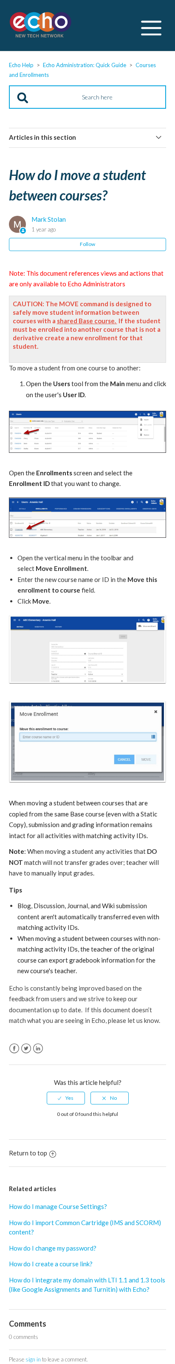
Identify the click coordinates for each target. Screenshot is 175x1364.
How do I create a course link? (51, 1264)
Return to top (28, 1153)
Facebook (14, 1048)
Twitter (26, 1048)
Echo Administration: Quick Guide (84, 65)
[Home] (41, 25)
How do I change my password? (52, 1248)
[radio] (66, 1098)
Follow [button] (87, 244)
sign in (33, 1359)
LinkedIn (38, 1048)
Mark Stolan (48, 219)
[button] (151, 26)
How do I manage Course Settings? (58, 1206)
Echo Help (21, 65)
